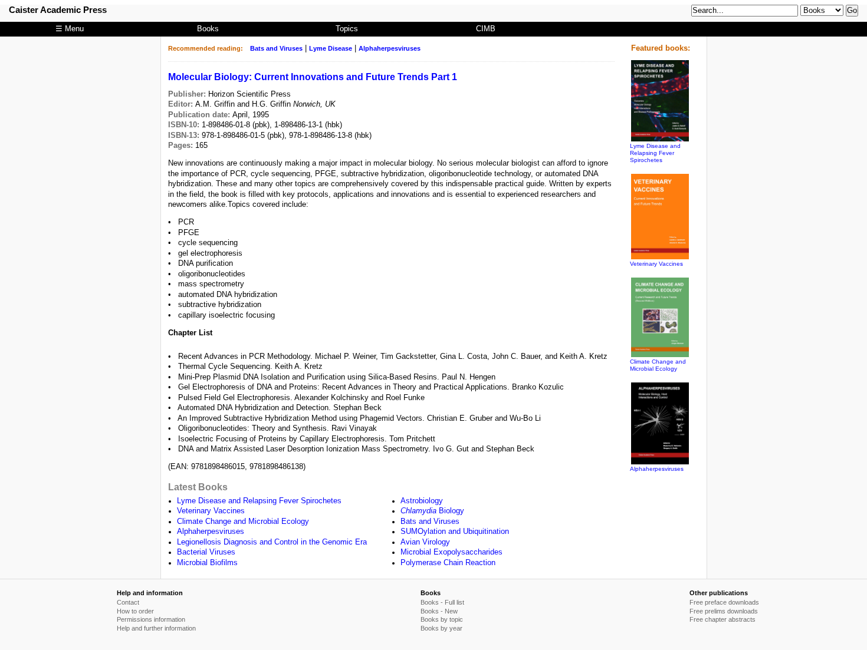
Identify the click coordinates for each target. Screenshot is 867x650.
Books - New (439, 611)
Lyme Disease (330, 48)
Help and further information (156, 628)
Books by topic (442, 619)
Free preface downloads (724, 602)
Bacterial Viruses (206, 552)
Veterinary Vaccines (211, 511)
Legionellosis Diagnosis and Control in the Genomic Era (272, 542)
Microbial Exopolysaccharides (451, 552)
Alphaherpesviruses (390, 48)
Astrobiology (421, 501)
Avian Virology (425, 542)
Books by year (441, 628)
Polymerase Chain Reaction (447, 563)
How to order (135, 611)
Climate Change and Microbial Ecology (243, 521)
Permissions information (151, 619)
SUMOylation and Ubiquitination (454, 531)
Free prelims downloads (723, 611)
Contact (128, 602)
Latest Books (198, 486)
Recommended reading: (205, 48)
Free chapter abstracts (722, 619)
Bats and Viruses (276, 48)
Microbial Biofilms (207, 563)
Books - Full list (442, 602)
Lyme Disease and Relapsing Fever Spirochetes (259, 501)
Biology (432, 511)
